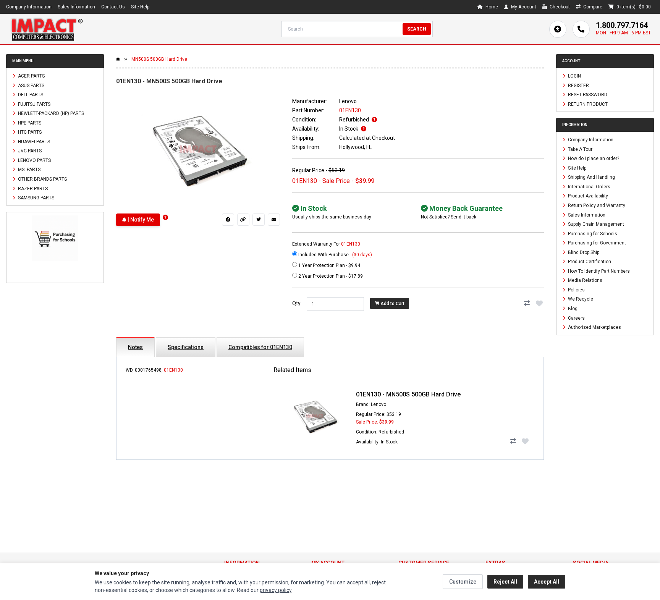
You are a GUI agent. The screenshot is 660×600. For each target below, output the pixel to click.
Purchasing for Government (596, 243)
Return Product (587, 104)
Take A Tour (579, 149)
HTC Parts (29, 132)
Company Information (29, 7)
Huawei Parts (33, 141)
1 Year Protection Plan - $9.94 (328, 265)
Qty (296, 303)
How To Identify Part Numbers (598, 270)
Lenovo (348, 101)
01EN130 (173, 370)
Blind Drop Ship (583, 252)
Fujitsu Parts (33, 104)
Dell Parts (30, 94)
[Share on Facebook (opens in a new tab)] (228, 219)
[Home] (46, 29)
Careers (576, 317)
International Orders (588, 186)
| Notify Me (140, 220)
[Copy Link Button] (243, 219)
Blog (572, 308)
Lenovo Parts (34, 160)
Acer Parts (31, 76)
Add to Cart (391, 303)
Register (578, 85)
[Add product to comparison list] (527, 303)
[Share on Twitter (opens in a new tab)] (258, 219)
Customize (462, 582)
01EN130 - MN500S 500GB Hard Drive (408, 394)
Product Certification (589, 261)
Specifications (186, 347)
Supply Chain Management (595, 224)
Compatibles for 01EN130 (260, 347)
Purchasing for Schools (592, 233)
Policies (576, 289)
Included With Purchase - (334, 254)
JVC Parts (29, 151)
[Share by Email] (274, 219)
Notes (135, 347)
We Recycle (580, 299)
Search (416, 29)
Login (574, 76)
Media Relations (584, 280)
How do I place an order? (593, 158)
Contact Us (113, 7)
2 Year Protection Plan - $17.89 (330, 276)
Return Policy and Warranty (596, 205)
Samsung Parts (35, 198)
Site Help (140, 7)
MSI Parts (28, 169)
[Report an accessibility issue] (557, 29)
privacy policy (275, 590)
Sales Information (76, 7)
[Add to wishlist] (539, 303)
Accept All (546, 582)
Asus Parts (30, 85)
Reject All (505, 582)
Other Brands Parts (42, 179)
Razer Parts (32, 188)
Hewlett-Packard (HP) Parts (50, 113)
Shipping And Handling (591, 177)
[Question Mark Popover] (165, 217)
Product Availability (587, 196)
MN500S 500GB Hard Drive (159, 59)
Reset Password (587, 94)
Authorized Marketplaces (594, 327)
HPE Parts (29, 122)
